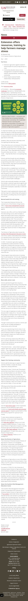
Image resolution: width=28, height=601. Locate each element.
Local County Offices (14, 575)
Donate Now (20, 19)
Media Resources (20, 25)
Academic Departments (14, 578)
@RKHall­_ (3, 530)
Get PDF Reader (12, 594)
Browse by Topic (8, 19)
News (5, 26)
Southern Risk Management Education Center (13, 234)
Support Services (14, 583)
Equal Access (13, 592)
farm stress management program (15, 205)
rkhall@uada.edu (5, 528)
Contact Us (14, 539)
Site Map (21, 595)
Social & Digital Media (14, 586)
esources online (8, 86)
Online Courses (14, 554)
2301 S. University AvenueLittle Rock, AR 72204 (14, 559)
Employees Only (14, 596)
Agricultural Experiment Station (14, 544)
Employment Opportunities (14, 551)
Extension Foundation (20, 594)
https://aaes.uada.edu (11, 429)
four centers (6, 494)
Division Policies (15, 595)
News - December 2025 (19, 26)
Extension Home (9, 25)
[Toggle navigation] (14, 37)
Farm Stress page (10, 406)
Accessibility (5, 594)
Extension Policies (8, 595)
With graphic (11, 83)
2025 (9, 26)
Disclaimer (19, 592)
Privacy (23, 592)
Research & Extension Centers (14, 580)
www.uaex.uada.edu (9, 422)
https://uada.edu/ (8, 434)
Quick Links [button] (6, 2)
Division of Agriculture (14, 542)
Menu (22, 7)
